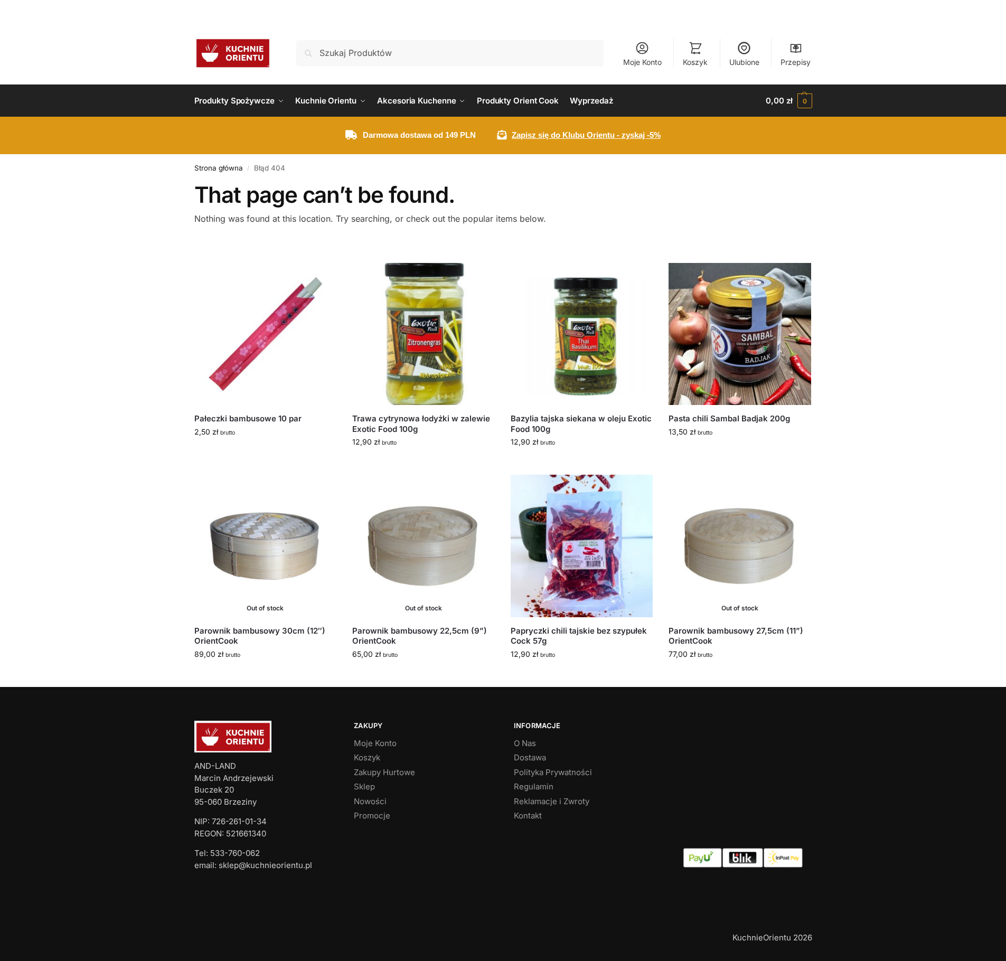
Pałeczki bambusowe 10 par (248, 418)
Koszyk (695, 62)
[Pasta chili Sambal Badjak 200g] (740, 334)
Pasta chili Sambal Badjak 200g (729, 418)
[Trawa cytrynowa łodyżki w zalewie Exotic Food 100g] (423, 334)
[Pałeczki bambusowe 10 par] (265, 334)
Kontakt (528, 816)
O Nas (525, 743)
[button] (789, 101)
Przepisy (796, 62)
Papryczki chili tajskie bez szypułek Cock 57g (579, 636)
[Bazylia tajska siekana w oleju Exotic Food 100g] (582, 334)
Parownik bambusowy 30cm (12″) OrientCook (259, 636)
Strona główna (218, 168)
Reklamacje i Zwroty (551, 801)
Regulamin (533, 786)
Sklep (364, 786)
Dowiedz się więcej (265, 676)
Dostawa (530, 757)
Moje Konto (642, 62)
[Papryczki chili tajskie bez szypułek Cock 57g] (582, 546)
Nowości (370, 801)
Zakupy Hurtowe (384, 772)
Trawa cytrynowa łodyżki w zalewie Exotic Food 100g (421, 423)
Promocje (372, 816)
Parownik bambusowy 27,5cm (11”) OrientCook (736, 636)
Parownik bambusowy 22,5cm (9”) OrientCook (419, 636)
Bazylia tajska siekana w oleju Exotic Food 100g (581, 423)
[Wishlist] (320, 279)
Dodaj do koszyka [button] (265, 453)
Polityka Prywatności (553, 772)
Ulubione (744, 62)
